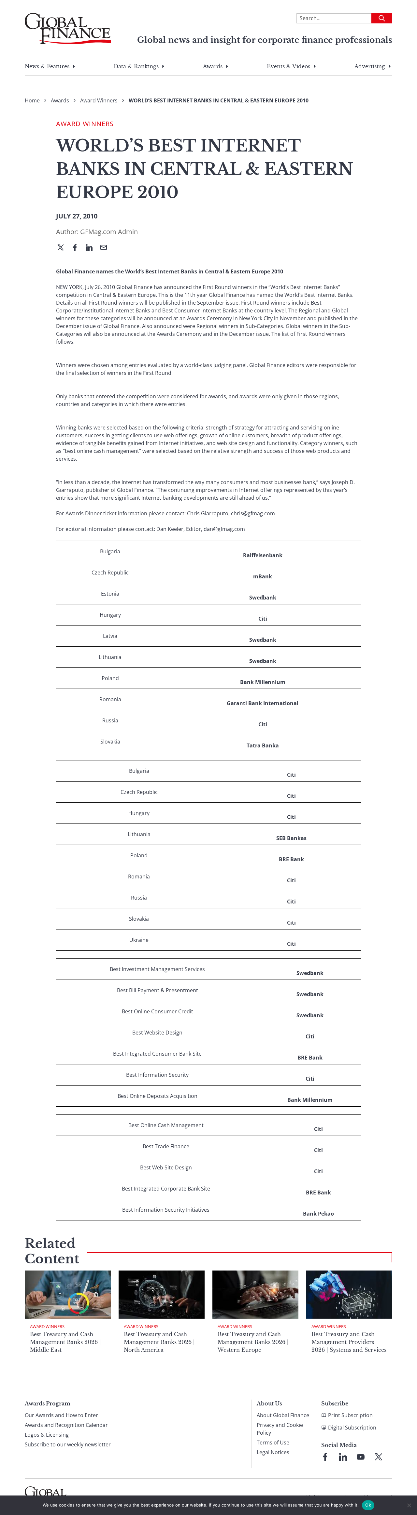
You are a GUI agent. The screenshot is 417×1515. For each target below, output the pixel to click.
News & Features (47, 66)
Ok (368, 1505)
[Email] (106, 248)
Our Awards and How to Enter (61, 1415)
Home (32, 100)
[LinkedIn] (92, 248)
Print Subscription (350, 1415)
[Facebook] (77, 248)
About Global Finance (283, 1415)
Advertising (369, 66)
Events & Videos (288, 66)
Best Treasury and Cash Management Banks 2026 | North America (159, 1342)
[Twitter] (63, 248)
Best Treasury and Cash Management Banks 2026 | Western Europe (253, 1342)
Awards (213, 66)
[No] (409, 1505)
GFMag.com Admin (109, 231)
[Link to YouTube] (361, 1457)
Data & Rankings (136, 66)
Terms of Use (273, 1442)
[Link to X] (378, 1457)
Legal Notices (273, 1452)
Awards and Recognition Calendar (66, 1425)
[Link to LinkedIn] (343, 1457)
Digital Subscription (352, 1427)
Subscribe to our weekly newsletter (68, 1444)
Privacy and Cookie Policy (280, 1428)
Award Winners (99, 100)
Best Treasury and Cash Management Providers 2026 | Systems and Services (348, 1342)
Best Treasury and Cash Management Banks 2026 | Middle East (65, 1342)
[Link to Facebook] (325, 1457)
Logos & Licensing (47, 1434)
